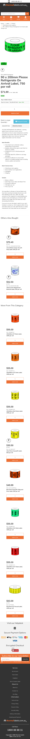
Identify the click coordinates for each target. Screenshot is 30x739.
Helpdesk (15, 678)
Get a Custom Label (15, 681)
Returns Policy (15, 707)
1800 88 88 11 (16, 1)
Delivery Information (15, 714)
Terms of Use (15, 700)
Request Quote (22, 121)
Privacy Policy (26, 661)
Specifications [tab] (17, 126)
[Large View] (4, 64)
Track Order (15, 674)
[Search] (27, 13)
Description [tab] (6, 126)
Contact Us (15, 691)
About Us (15, 687)
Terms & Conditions (17, 661)
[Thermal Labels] (15, 4)
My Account (15, 671)
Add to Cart (15, 113)
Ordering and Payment (15, 717)
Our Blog (15, 694)
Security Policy (15, 710)
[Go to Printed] (2, 70)
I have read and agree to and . (16, 661)
